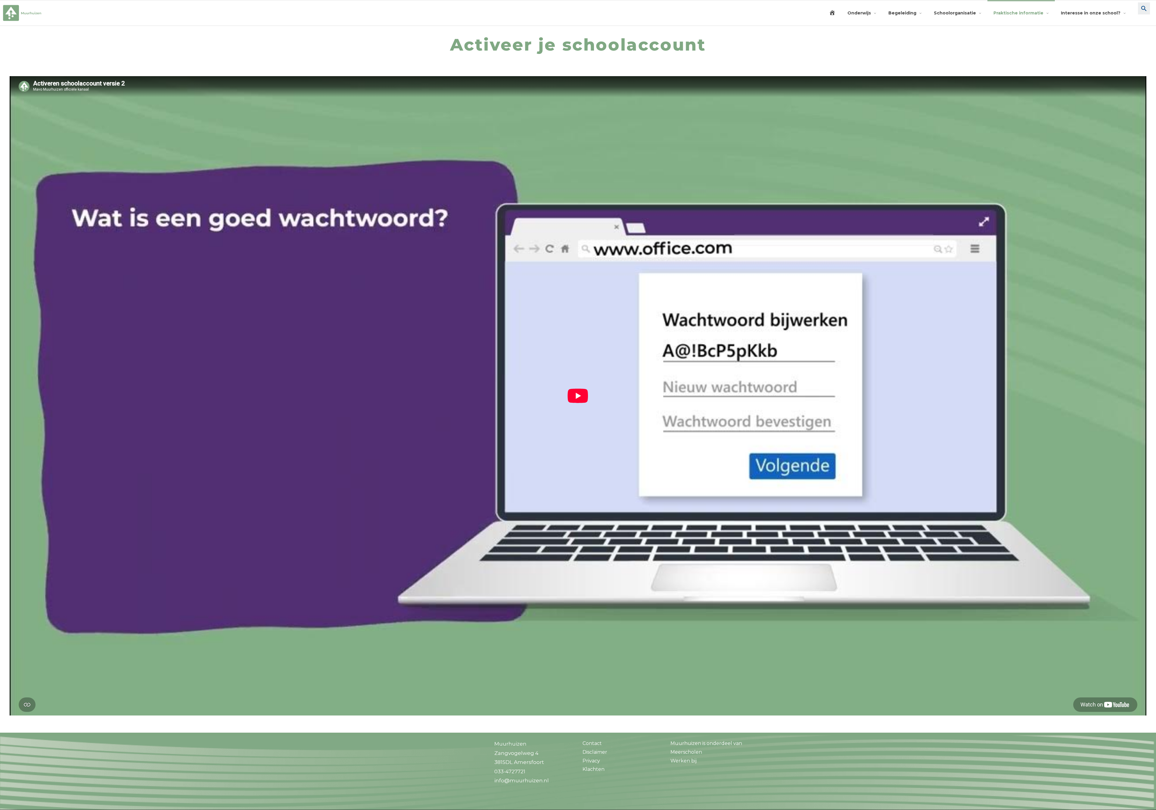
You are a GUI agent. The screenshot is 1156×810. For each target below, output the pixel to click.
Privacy (591, 761)
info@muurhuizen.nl (521, 780)
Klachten (593, 769)
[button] (1144, 13)
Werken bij (683, 761)
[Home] (832, 13)
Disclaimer (595, 752)
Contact (592, 743)
